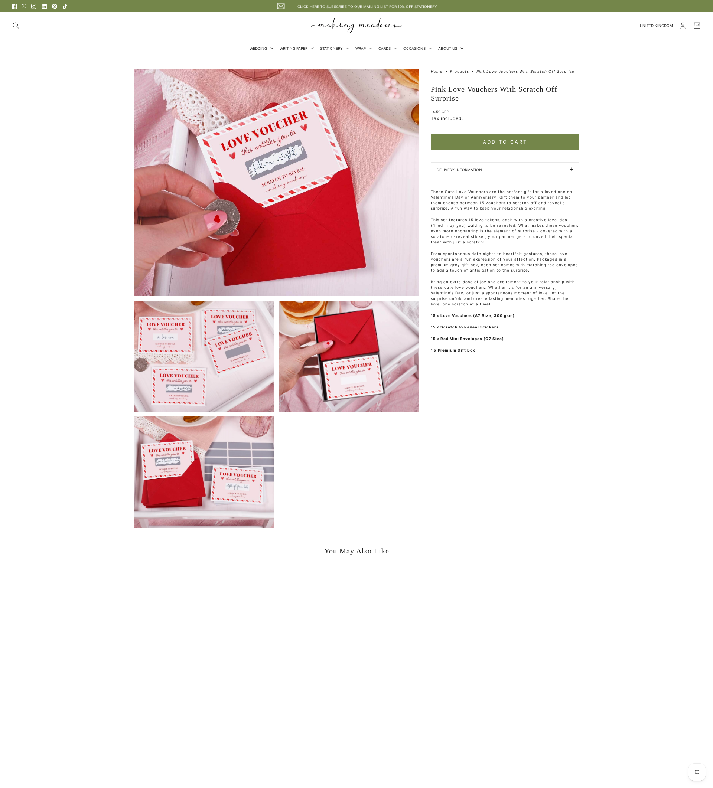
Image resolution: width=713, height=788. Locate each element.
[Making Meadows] (356, 25)
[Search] (16, 26)
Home (437, 71)
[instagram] (34, 6)
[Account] (683, 26)
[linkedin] (44, 6)
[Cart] (697, 26)
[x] (24, 6)
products (459, 71)
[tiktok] (65, 6)
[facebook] (14, 6)
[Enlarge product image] (276, 182)
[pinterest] (55, 6)
